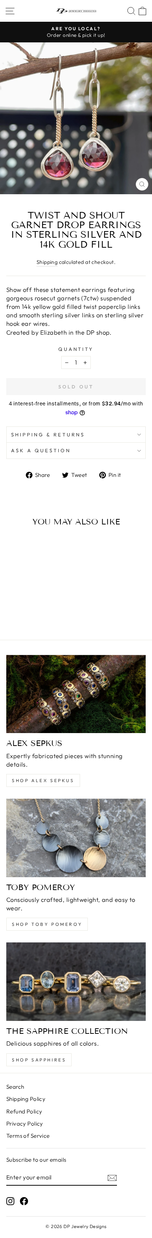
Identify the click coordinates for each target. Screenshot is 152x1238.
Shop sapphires (39, 1060)
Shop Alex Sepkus (43, 780)
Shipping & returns (48, 434)
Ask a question (41, 450)
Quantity (76, 349)
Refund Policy (24, 1111)
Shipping (47, 262)
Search (15, 1086)
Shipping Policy (25, 1098)
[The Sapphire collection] (76, 981)
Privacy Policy (24, 1123)
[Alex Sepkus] (76, 694)
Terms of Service (28, 1135)
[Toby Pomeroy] (76, 838)
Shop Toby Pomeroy (47, 924)
